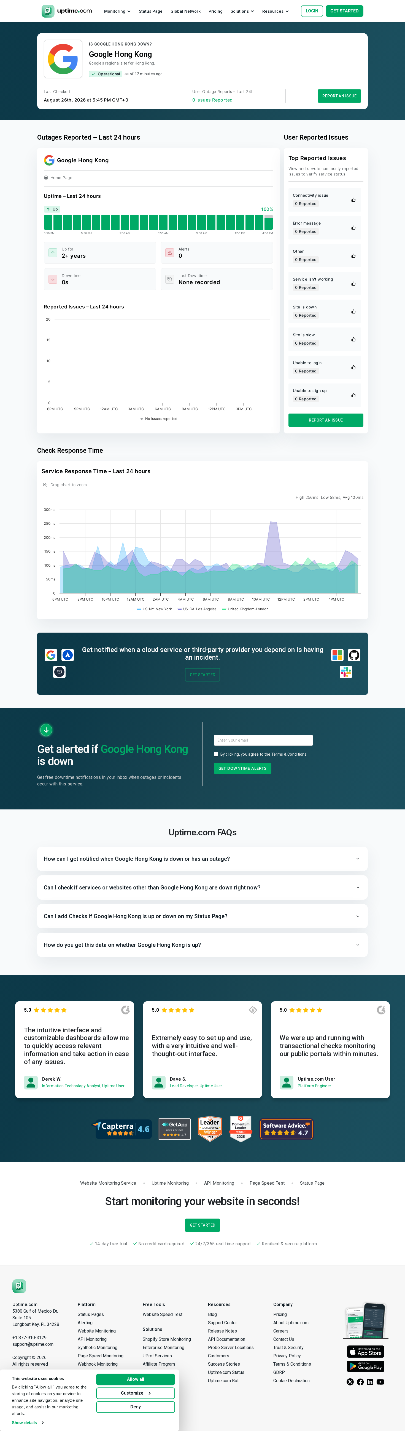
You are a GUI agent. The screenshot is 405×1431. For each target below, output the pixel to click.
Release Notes (222, 1331)
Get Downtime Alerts (242, 768)
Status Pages (91, 1314)
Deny (135, 1406)
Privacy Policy (287, 1355)
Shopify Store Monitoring (167, 1339)
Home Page (61, 177)
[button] (202, 859)
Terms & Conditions (289, 754)
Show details (24, 1422)
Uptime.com (24, 1304)
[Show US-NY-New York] (154, 609)
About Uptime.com (291, 1322)
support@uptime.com (32, 1344)
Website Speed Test (162, 1314)
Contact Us (283, 1339)
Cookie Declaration (291, 1380)
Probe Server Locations (231, 1347)
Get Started (202, 675)
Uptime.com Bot (223, 1380)
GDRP (279, 1372)
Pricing (280, 1314)
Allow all (135, 1379)
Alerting (85, 1322)
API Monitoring (92, 1339)
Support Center (222, 1322)
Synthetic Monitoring (97, 1347)
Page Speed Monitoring (100, 1355)
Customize (132, 1393)
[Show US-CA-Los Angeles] (197, 609)
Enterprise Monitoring (163, 1347)
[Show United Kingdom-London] (245, 609)
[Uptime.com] (19, 1285)
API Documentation (226, 1339)
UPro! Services (157, 1355)
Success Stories (224, 1364)
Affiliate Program (159, 1364)
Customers (218, 1355)
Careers (280, 1331)
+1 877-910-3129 (29, 1337)
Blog (212, 1314)
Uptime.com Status (226, 1372)
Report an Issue (339, 96)
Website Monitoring (97, 1331)
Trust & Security (288, 1347)
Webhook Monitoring (98, 1364)
